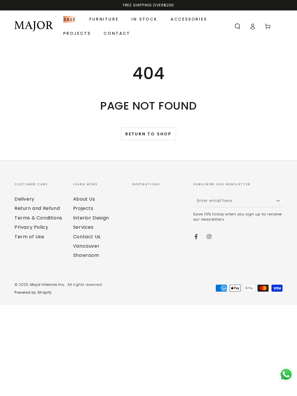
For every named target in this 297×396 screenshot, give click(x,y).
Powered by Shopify (33, 292)
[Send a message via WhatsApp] (286, 374)
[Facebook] (196, 236)
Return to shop (148, 134)
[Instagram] (209, 236)
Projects (83, 208)
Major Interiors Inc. (48, 284)
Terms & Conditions (38, 218)
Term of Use (29, 236)
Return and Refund (37, 208)
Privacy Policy (31, 227)
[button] (237, 26)
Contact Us (87, 236)
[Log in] (252, 26)
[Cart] (267, 26)
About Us (84, 199)
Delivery (25, 199)
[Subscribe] (279, 200)
